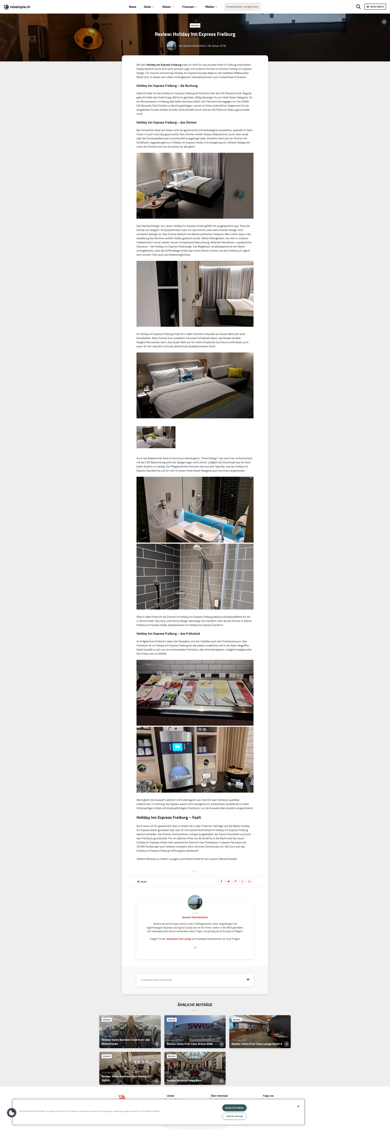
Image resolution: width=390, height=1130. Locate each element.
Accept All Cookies (234, 1107)
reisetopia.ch (20, 6)
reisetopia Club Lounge (178, 939)
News (132, 6)
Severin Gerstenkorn (194, 46)
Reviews (195, 25)
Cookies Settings (234, 1116)
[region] (158, 1112)
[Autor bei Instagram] (195, 947)
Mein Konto (377, 6)
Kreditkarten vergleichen (242, 7)
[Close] (298, 1106)
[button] (12, 1113)
